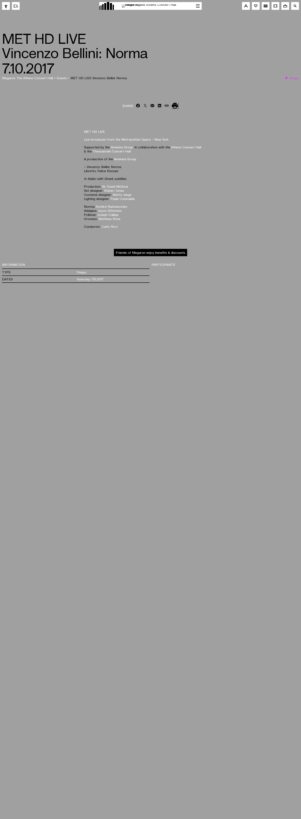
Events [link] (62, 78)
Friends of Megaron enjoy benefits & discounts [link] (150, 252)
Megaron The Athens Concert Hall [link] (28, 78)
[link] (6, 6)
